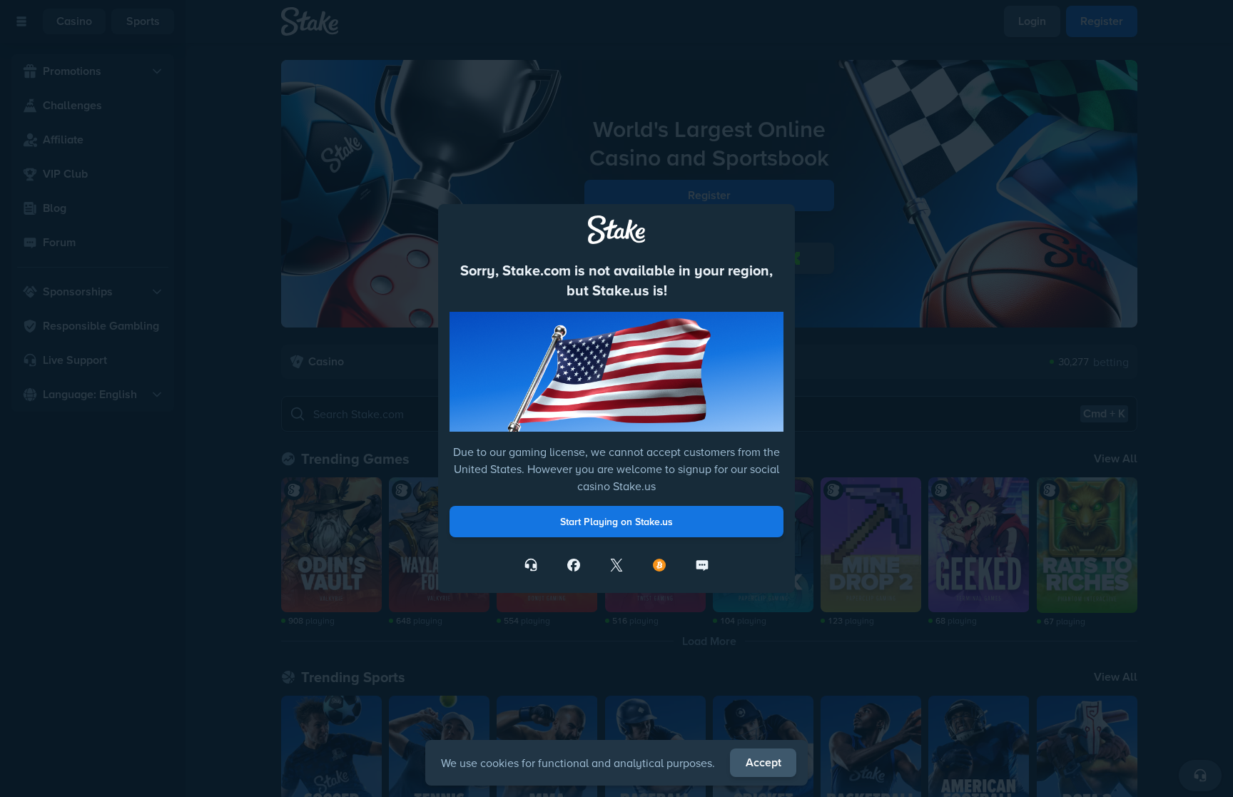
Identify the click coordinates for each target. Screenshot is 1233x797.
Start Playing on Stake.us (616, 521)
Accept (763, 762)
